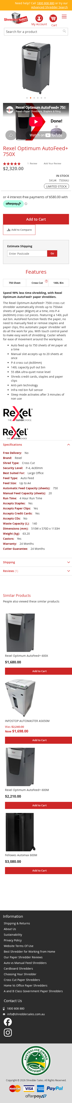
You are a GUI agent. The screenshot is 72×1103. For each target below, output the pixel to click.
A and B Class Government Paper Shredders (33, 991)
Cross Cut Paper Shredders (22, 980)
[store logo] (16, 19)
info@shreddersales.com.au (26, 1014)
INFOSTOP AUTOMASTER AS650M (27, 721)
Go (52, 253)
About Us (10, 929)
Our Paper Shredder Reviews (23, 957)
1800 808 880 (45, 3)
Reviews (10, 571)
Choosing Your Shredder (20, 974)
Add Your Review (52, 163)
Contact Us (13, 1000)
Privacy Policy (13, 940)
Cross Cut (37, 283)
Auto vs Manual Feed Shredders (25, 963)
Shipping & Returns (17, 923)
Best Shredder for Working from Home (29, 951)
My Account (39, 24)
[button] (27, 98)
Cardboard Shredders (18, 968)
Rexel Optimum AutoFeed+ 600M (27, 790)
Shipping (9, 562)
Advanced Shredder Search (49, 7)
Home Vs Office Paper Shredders (25, 985)
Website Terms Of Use (18, 946)
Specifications (12, 444)
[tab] (36, 444)
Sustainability (13, 934)
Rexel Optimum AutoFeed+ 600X (26, 656)
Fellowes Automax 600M (21, 855)
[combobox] (36, 32)
